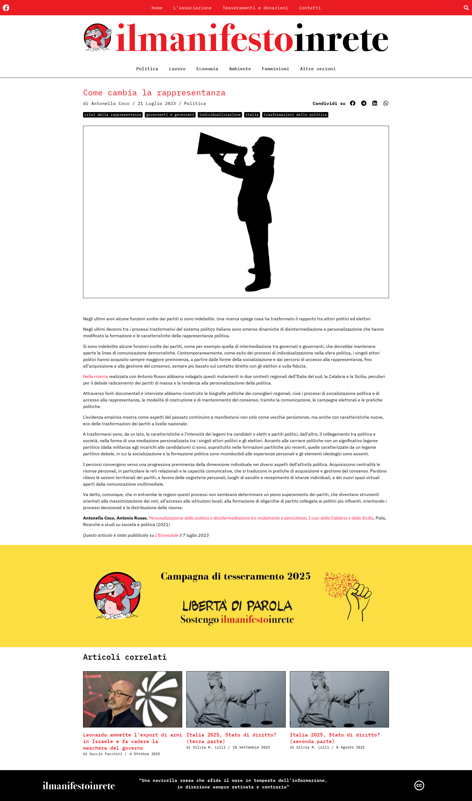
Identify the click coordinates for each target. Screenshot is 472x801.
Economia (207, 68)
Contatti (310, 7)
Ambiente (240, 68)
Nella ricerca (95, 376)
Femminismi (275, 68)
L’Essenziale (167, 535)
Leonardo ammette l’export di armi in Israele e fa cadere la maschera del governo (132, 741)
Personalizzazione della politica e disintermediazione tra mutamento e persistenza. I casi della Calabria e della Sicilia (261, 518)
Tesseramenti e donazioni (255, 7)
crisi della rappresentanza (112, 114)
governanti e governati (170, 114)
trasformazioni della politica (295, 114)
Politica (147, 68)
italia (252, 114)
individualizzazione (220, 114)
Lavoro (177, 68)
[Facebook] (6, 8)
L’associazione (192, 7)
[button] (466, 7)
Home (157, 7)
